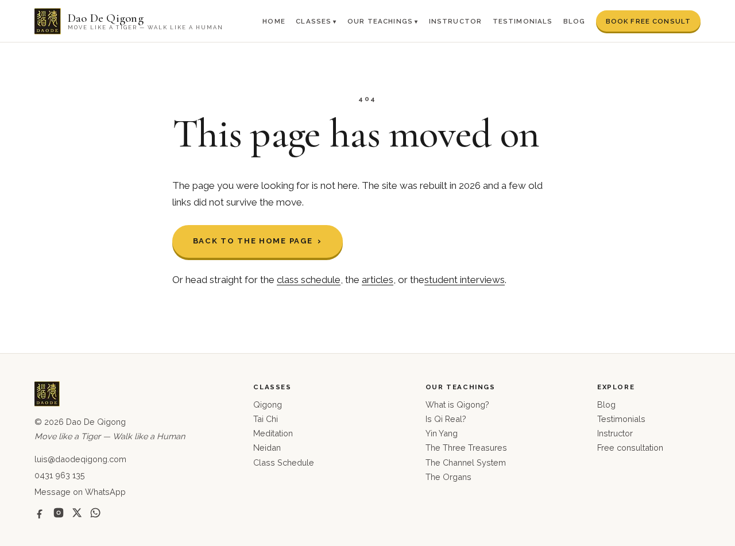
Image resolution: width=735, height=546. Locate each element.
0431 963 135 (59, 475)
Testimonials (523, 21)
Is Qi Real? (445, 419)
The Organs (448, 477)
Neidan (267, 447)
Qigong (267, 404)
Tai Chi (265, 419)
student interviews (464, 279)
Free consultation (630, 447)
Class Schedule (283, 462)
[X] (77, 512)
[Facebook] (40, 512)
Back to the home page (253, 241)
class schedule (309, 279)
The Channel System (465, 462)
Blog (574, 21)
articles (377, 279)
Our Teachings (380, 21)
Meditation (273, 433)
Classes (313, 21)
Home (273, 21)
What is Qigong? (457, 404)
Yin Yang (441, 433)
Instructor (455, 21)
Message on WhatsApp (80, 492)
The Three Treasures (466, 447)
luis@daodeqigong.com (80, 459)
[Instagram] (58, 512)
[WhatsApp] (95, 512)
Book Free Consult (648, 21)
